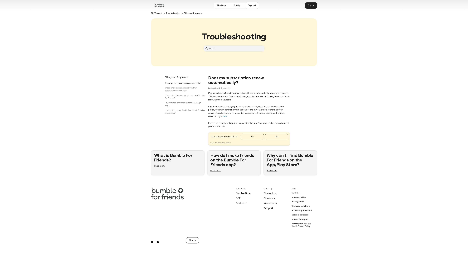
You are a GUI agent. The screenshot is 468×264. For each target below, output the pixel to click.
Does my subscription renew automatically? (183, 83)
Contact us (270, 193)
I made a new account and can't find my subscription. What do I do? (181, 89)
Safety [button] (237, 5)
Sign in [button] (311, 5)
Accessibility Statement (302, 211)
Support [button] (252, 5)
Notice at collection (300, 215)
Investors (269, 203)
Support (268, 208)
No (276, 137)
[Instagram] (152, 242)
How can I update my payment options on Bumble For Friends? (185, 97)
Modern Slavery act (300, 219)
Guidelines (296, 193)
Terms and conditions (301, 206)
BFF (238, 198)
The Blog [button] (221, 5)
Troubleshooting (173, 13)
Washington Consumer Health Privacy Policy (301, 225)
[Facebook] (157, 242)
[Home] (159, 5)
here (225, 117)
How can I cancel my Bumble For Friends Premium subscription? (185, 112)
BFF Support (156, 13)
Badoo (240, 203)
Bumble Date (243, 193)
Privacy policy (298, 202)
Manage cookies (299, 197)
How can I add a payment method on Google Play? (183, 104)
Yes (252, 137)
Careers (268, 198)
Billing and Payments (193, 13)
